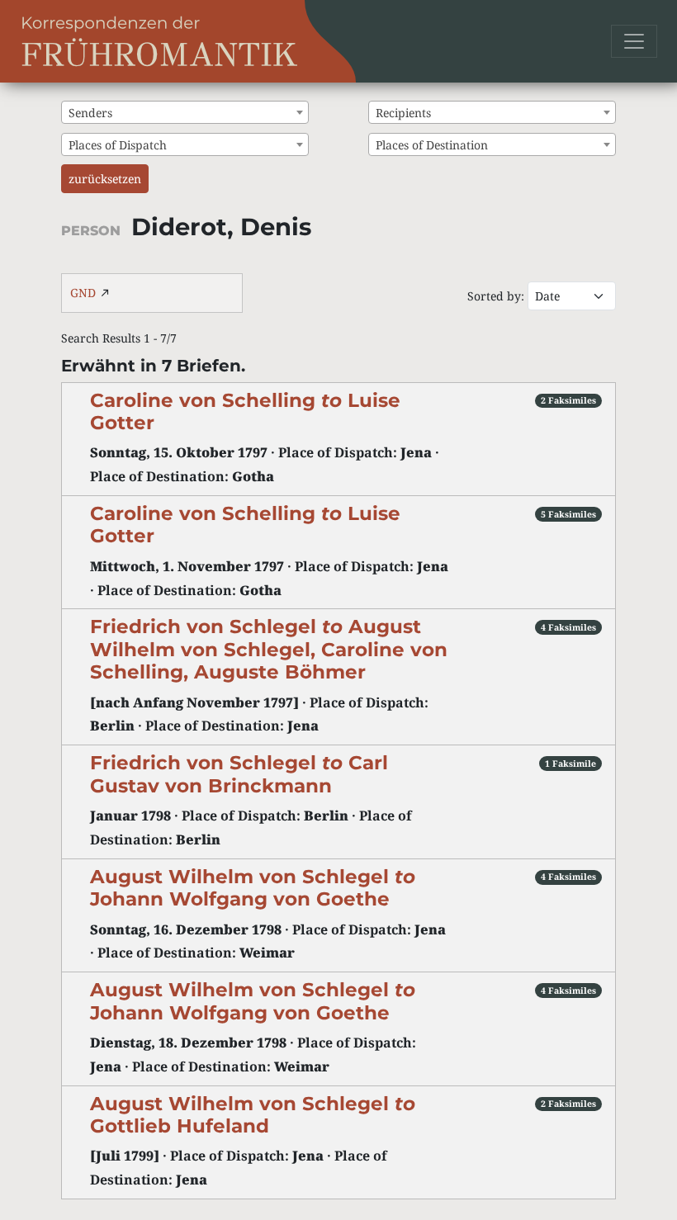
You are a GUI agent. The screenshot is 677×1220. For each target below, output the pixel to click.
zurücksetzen (105, 179)
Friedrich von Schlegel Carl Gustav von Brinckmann (239, 774)
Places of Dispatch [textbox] (118, 145)
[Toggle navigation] (634, 41)
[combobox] (185, 112)
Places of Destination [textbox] (432, 145)
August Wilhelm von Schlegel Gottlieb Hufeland (252, 1114)
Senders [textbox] (90, 113)
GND (83, 292)
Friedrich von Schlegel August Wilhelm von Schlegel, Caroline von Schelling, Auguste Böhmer (268, 649)
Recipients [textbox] (403, 113)
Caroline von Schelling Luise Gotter (245, 411)
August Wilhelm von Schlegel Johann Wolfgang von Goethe (252, 887)
